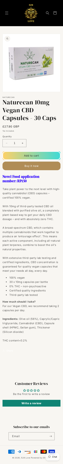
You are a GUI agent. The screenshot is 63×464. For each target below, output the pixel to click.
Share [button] (9, 350)
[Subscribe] (50, 436)
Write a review (31, 403)
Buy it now (32, 165)
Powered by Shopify (41, 458)
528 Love (25, 458)
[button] (6, 13)
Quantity (7, 136)
